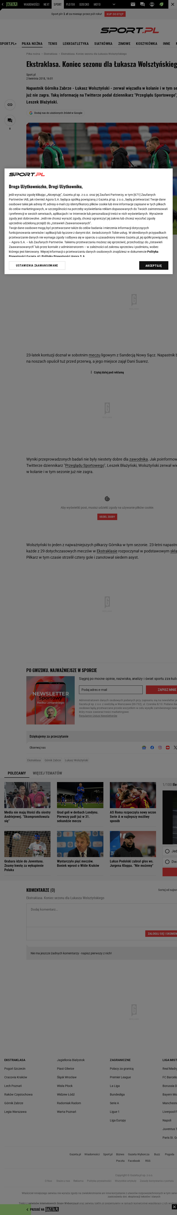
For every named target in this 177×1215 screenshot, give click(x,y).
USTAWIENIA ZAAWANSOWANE (37, 265)
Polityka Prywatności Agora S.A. (63, 256)
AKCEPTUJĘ (153, 266)
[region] (89, 221)
